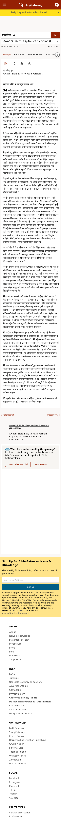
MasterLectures (17, 763)
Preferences (15, 816)
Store (12, 647)
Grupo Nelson (16, 743)
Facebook (14, 778)
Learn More (41, 464)
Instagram (14, 782)
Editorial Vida (16, 747)
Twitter (13, 793)
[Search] (55, 35)
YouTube (13, 797)
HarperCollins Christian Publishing (27, 740)
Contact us (15, 689)
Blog (11, 651)
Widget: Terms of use (20, 713)
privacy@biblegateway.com (15, 613)
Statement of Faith (19, 639)
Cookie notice (16, 705)
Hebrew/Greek (35, 54)
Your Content (52, 54)
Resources (19, 54)
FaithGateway (16, 728)
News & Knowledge (19, 635)
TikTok (12, 789)
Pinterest (14, 786)
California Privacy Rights (23, 697)
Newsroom (15, 655)
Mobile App (15, 643)
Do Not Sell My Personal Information (30, 701)
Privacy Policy (19, 610)
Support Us (15, 659)
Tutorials (14, 678)
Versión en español (19, 812)
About (12, 632)
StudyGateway (17, 732)
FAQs (12, 674)
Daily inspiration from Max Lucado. (30, 12)
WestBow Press (17, 755)
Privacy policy (17, 693)
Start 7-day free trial (18, 464)
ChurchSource (17, 736)
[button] (57, 5)
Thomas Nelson (17, 751)
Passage (6, 54)
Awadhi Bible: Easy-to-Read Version (29, 425)
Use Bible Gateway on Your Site (26, 681)
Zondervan (15, 759)
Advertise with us (18, 685)
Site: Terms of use (18, 709)
